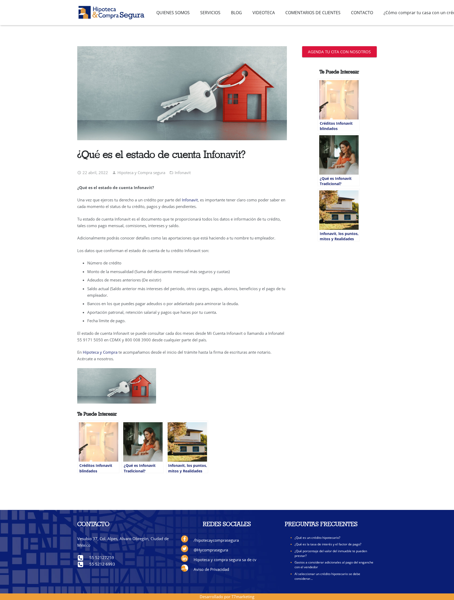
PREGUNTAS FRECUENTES (321, 524)
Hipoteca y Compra (100, 352)
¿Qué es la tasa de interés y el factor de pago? (328, 544)
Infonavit (183, 172)
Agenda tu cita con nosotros (339, 51)
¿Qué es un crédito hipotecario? (317, 537)
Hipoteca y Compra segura (141, 172)
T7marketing (242, 596)
